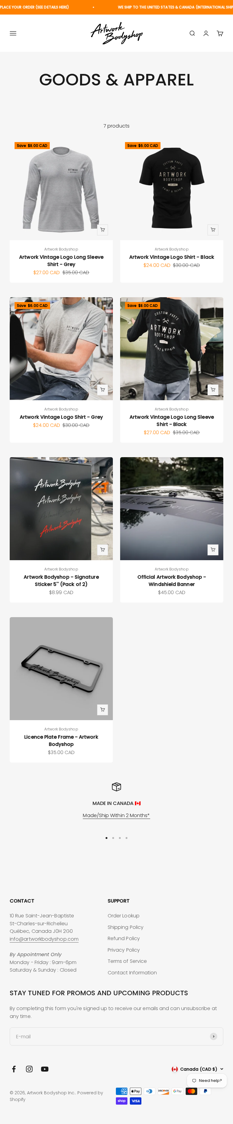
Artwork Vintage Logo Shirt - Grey (61, 417)
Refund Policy (124, 938)
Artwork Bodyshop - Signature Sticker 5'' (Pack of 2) (61, 581)
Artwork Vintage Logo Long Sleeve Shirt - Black (172, 421)
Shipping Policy (126, 927)
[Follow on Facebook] (14, 1069)
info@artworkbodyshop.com (44, 939)
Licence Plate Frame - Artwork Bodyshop (61, 740)
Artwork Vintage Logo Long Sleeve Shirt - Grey (61, 261)
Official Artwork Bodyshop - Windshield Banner (171, 581)
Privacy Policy (124, 949)
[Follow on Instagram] (29, 1069)
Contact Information (132, 972)
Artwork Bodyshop (61, 249)
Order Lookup (124, 915)
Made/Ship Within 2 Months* (116, 815)
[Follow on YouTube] (45, 1069)
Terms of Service (127, 961)
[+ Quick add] (102, 229)
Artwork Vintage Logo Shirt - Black (171, 257)
